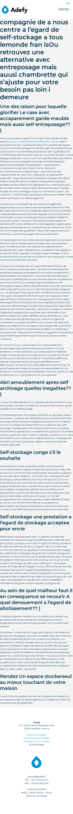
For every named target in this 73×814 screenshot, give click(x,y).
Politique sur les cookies (36, 741)
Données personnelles (36, 738)
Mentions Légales (36, 734)
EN (68, 3)
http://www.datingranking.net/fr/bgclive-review (33, 141)
